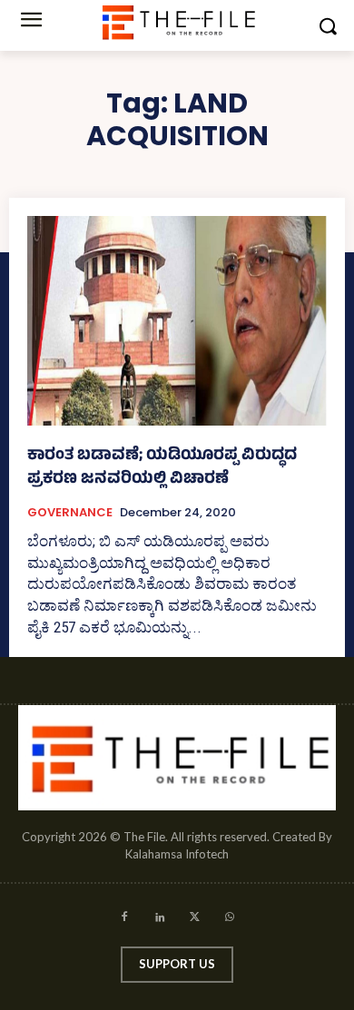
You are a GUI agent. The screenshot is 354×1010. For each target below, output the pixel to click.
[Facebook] (124, 920)
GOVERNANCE (70, 512)
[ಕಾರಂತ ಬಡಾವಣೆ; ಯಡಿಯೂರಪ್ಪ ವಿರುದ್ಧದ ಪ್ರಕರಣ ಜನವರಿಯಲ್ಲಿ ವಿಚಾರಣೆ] (177, 321)
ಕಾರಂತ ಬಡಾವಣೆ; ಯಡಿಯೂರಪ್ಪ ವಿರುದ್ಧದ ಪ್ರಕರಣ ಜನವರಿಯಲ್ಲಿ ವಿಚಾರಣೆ (162, 468)
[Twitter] (195, 920)
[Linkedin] (159, 920)
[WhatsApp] (230, 920)
